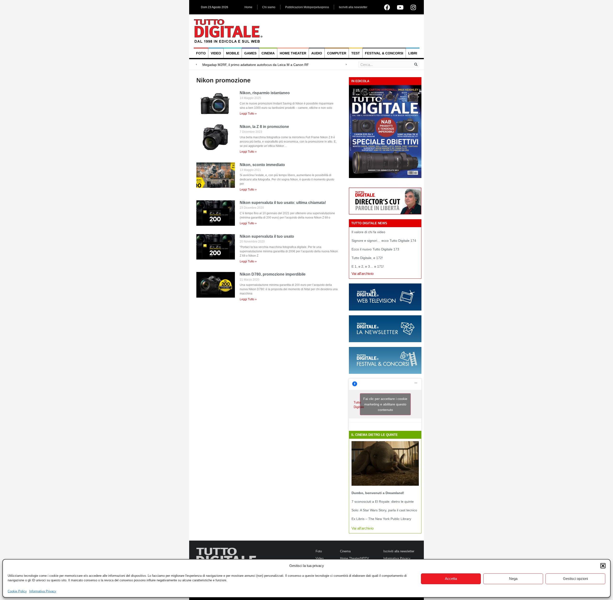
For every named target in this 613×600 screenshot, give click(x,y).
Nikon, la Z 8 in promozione (264, 127)
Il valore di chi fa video (368, 232)
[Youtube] (400, 7)
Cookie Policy (17, 591)
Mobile (232, 53)
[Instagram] (413, 7)
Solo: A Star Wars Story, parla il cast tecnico (384, 510)
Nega (513, 579)
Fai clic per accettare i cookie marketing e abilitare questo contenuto (385, 404)
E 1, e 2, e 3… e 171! (368, 266)
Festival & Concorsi (384, 53)
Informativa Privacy (42, 591)
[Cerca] (416, 64)
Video (216, 53)
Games (250, 53)
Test (355, 53)
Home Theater (293, 53)
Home (248, 7)
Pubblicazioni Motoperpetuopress (307, 7)
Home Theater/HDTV (354, 558)
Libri (412, 53)
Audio (316, 53)
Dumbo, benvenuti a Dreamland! (378, 493)
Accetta (451, 579)
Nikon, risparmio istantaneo (265, 93)
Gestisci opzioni (575, 579)
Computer (336, 53)
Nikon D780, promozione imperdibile (273, 274)
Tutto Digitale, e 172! (367, 258)
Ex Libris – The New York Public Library (381, 519)
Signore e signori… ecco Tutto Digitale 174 (384, 240)
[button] (603, 565)
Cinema (268, 53)
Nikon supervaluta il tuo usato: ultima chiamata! (283, 203)
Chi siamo (268, 7)
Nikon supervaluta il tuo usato (267, 236)
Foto (201, 53)
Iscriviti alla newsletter (353, 7)
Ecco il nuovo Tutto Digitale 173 (375, 249)
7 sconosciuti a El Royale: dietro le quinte (383, 501)
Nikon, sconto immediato (262, 165)
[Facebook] (387, 7)
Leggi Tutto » (248, 113)
